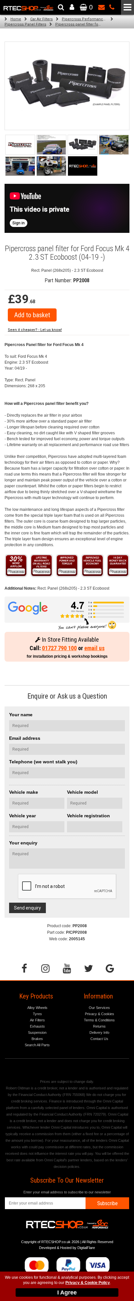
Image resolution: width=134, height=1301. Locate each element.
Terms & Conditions (99, 1020)
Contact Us (99, 1039)
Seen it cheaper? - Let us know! (35, 330)
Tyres (37, 1014)
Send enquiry (27, 908)
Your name (21, 714)
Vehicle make (23, 792)
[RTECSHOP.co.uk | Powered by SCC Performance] (114, 145)
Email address (24, 738)
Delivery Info (99, 1032)
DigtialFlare (86, 1248)
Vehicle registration (88, 815)
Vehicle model (82, 792)
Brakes (37, 1039)
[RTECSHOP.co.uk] (83, 166)
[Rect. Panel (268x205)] (83, 145)
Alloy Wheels (37, 1008)
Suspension (37, 1032)
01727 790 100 (59, 648)
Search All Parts (37, 1045)
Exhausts (37, 1026)
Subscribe (107, 1203)
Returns (99, 1026)
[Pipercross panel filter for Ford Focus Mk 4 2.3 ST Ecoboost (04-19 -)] (20, 145)
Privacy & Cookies (99, 1014)
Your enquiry (23, 842)
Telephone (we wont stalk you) (43, 761)
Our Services (99, 1008)
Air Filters (37, 1020)
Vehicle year (22, 815)
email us (94, 648)
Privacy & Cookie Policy (87, 1282)
